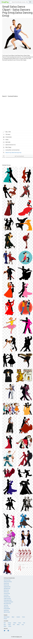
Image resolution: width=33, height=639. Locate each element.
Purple (9, 624)
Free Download (20, 156)
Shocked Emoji (7, 588)
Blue (5, 624)
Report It (4, 96)
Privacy (5, 618)
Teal (24, 622)
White (18, 624)
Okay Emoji (6, 606)
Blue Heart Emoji (7, 603)
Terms (23, 617)
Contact (18, 617)
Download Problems (13, 96)
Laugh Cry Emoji (7, 598)
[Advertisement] (16, 78)
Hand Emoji (6, 610)
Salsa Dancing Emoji (16, 152)
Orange (9, 622)
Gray (23, 624)
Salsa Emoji (8, 152)
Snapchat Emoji (7, 586)
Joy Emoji (6, 605)
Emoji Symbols (7, 608)
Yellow (14, 622)
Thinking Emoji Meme (8, 601)
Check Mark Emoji (7, 600)
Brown (10, 626)
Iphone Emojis (7, 612)
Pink (14, 624)
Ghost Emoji (6, 585)
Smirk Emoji (6, 583)
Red (5, 622)
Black (5, 626)
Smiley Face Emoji (8, 581)
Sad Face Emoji (7, 580)
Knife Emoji (6, 591)
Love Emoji (6, 595)
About (13, 617)
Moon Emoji (6, 590)
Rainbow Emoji (7, 596)
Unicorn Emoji (7, 593)
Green (19, 622)
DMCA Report (6, 617)
